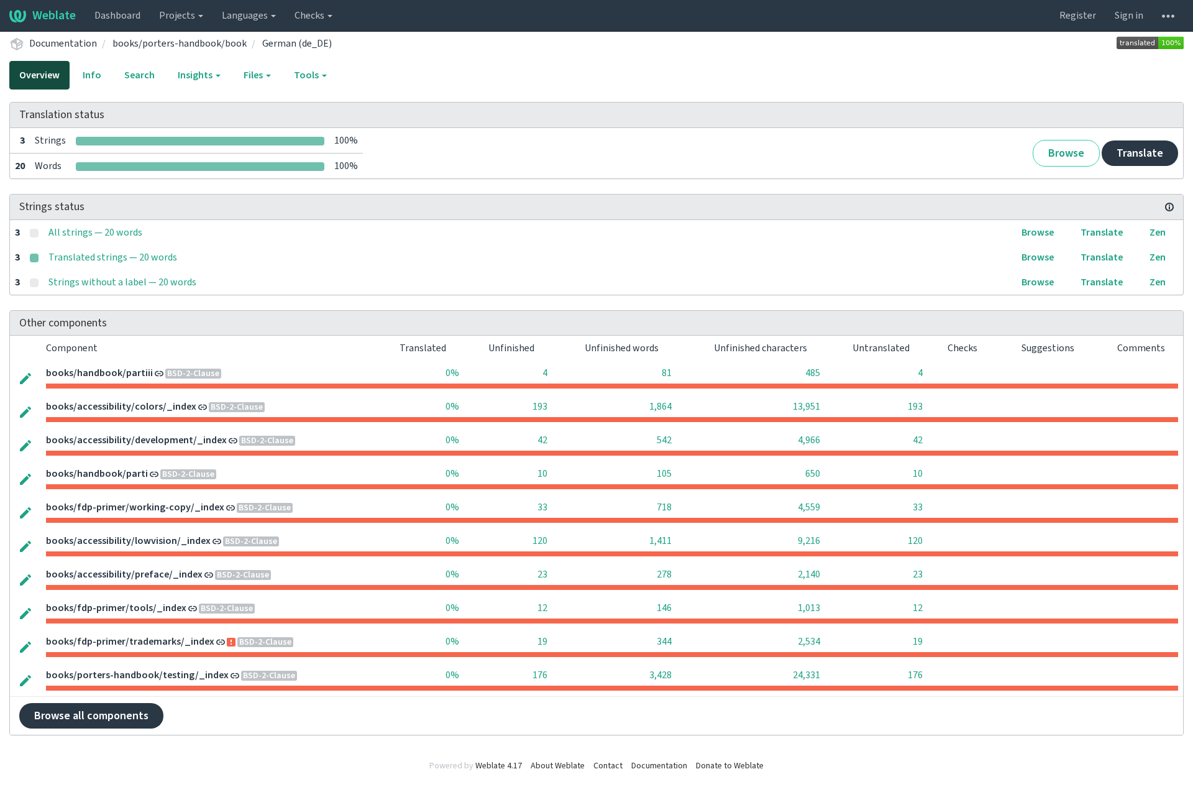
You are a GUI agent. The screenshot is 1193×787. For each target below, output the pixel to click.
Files (254, 75)
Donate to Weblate (730, 766)
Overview (39, 75)
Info (92, 75)
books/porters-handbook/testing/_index (137, 675)
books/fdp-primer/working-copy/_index (135, 507)
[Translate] (25, 377)
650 (812, 474)
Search (139, 75)
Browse (1066, 153)
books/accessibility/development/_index (136, 440)
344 (664, 641)
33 (542, 507)
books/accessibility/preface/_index (124, 574)
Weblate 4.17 (498, 766)
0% (452, 373)
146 (664, 608)
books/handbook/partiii (99, 373)
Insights (196, 75)
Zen (1158, 232)
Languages (246, 15)
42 (542, 440)
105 (664, 474)
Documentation (63, 43)
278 (664, 574)
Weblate (54, 15)
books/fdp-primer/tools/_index (116, 608)
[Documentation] (1169, 207)
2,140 (809, 574)
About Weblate (558, 766)
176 (540, 675)
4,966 (809, 440)
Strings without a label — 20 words (122, 282)
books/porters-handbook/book (179, 43)
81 (667, 373)
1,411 (660, 541)
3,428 (660, 675)
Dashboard (117, 15)
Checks (310, 15)
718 (664, 507)
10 (542, 474)
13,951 (806, 406)
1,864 (660, 406)
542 (664, 440)
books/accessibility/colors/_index (121, 406)
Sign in (1129, 15)
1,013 (809, 608)
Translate (1140, 153)
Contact (608, 766)
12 (542, 608)
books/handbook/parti (97, 474)
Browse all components (91, 716)
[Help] (1168, 15)
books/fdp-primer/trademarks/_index (130, 641)
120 (540, 541)
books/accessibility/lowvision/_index (128, 541)
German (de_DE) (297, 43)
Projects (178, 15)
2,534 (809, 641)
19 (542, 641)
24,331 (806, 675)
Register (1077, 15)
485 (812, 373)
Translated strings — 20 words (112, 257)
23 (542, 574)
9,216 (809, 541)
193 (540, 406)
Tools (307, 75)
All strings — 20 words (95, 232)
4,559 (809, 507)
